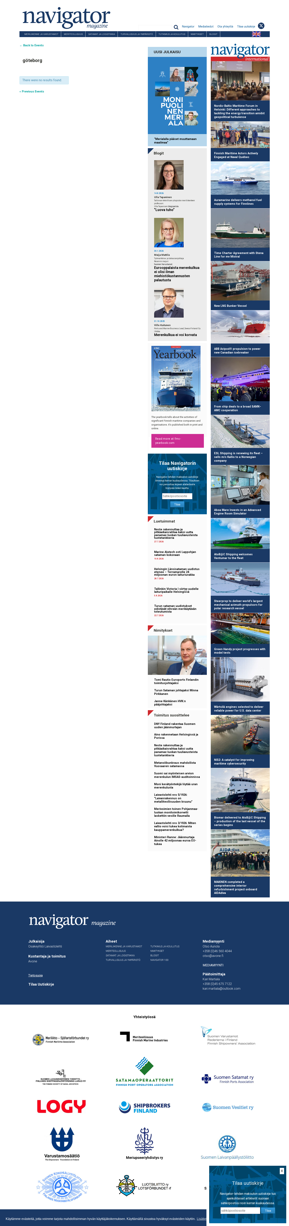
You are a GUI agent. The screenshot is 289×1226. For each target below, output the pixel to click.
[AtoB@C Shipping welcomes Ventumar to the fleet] (240, 534)
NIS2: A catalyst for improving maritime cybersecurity (234, 761)
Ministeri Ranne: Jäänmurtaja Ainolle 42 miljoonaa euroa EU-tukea (175, 841)
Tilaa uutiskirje (246, 26)
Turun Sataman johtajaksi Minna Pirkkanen (176, 692)
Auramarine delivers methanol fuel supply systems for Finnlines (238, 202)
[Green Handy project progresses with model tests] (240, 629)
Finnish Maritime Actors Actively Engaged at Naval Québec (236, 155)
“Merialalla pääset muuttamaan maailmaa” (175, 140)
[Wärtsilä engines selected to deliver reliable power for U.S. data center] (240, 680)
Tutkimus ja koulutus (171, 34)
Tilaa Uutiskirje (41, 984)
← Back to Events (31, 45)
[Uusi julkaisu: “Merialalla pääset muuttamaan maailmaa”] (177, 96)
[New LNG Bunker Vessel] (240, 281)
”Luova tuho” (164, 210)
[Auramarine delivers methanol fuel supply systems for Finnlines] (240, 179)
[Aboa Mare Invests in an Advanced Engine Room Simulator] (240, 485)
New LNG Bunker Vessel (230, 306)
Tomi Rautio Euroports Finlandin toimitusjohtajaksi (176, 681)
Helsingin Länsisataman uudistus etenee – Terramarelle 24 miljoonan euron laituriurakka (177, 571)
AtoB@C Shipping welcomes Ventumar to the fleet (233, 556)
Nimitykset (197, 34)
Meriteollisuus (73, 34)
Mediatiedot (206, 26)
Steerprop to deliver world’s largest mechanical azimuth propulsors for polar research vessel (238, 604)
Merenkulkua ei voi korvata (175, 335)
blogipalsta (173, 206)
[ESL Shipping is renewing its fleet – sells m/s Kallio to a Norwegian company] (240, 432)
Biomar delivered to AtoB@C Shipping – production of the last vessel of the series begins (240, 821)
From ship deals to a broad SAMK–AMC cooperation (237, 408)
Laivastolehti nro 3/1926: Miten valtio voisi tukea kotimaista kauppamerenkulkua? (175, 826)
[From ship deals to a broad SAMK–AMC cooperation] (240, 380)
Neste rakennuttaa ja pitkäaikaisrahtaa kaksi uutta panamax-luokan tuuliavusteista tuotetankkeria (176, 534)
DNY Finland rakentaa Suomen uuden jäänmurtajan (174, 725)
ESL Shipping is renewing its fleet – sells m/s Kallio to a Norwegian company (238, 457)
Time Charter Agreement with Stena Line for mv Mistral (238, 255)
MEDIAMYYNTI (213, 965)
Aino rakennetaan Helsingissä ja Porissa (176, 736)
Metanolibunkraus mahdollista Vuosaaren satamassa (175, 764)
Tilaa (177, 504)
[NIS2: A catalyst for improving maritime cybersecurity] (240, 735)
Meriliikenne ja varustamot (41, 34)
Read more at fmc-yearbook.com (168, 440)
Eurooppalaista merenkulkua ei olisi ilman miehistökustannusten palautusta (176, 274)
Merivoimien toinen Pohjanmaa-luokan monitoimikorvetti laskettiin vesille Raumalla (176, 812)
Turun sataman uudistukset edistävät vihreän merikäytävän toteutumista (175, 608)
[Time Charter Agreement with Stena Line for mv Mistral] (240, 228)
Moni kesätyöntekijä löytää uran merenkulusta (176, 786)
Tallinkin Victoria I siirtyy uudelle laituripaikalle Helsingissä (176, 590)
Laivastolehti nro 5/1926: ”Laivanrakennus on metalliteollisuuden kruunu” (173, 798)
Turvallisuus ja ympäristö (137, 34)
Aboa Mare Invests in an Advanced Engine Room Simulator (237, 511)
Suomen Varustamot (163, 264)
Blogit (213, 34)
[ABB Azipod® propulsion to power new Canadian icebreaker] (240, 327)
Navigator (188, 26)
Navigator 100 (30, 40)
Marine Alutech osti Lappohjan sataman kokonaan (175, 553)
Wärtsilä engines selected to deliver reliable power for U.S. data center (238, 708)
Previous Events (31, 91)
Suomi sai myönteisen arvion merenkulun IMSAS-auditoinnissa (177, 775)
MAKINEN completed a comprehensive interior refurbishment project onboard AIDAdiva (235, 887)
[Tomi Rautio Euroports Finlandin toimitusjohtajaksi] (177, 656)
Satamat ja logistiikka (101, 34)
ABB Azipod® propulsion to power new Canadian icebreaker (237, 350)
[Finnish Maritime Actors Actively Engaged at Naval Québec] (240, 135)
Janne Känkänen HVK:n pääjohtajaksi (170, 703)
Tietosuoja (35, 975)
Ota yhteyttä (225, 26)
